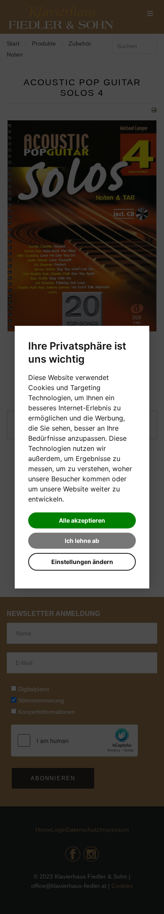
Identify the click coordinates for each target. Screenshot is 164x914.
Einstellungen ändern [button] (82, 561)
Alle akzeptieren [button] (82, 520)
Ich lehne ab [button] (82, 540)
